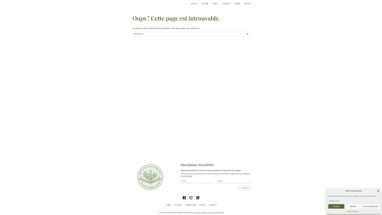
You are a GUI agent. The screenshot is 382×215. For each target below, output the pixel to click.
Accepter (336, 206)
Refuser (353, 206)
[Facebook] (184, 197)
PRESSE (237, 3)
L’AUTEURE (204, 3)
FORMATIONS (190, 205)
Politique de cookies (352, 211)
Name (183, 181)
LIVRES (168, 205)
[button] (378, 191)
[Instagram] (191, 197)
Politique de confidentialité (215, 212)
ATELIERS (178, 205)
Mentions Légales (200, 212)
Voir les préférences (370, 206)
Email (220, 181)
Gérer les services (334, 201)
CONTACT (247, 3)
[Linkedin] (197, 197)
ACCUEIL (194, 3)
